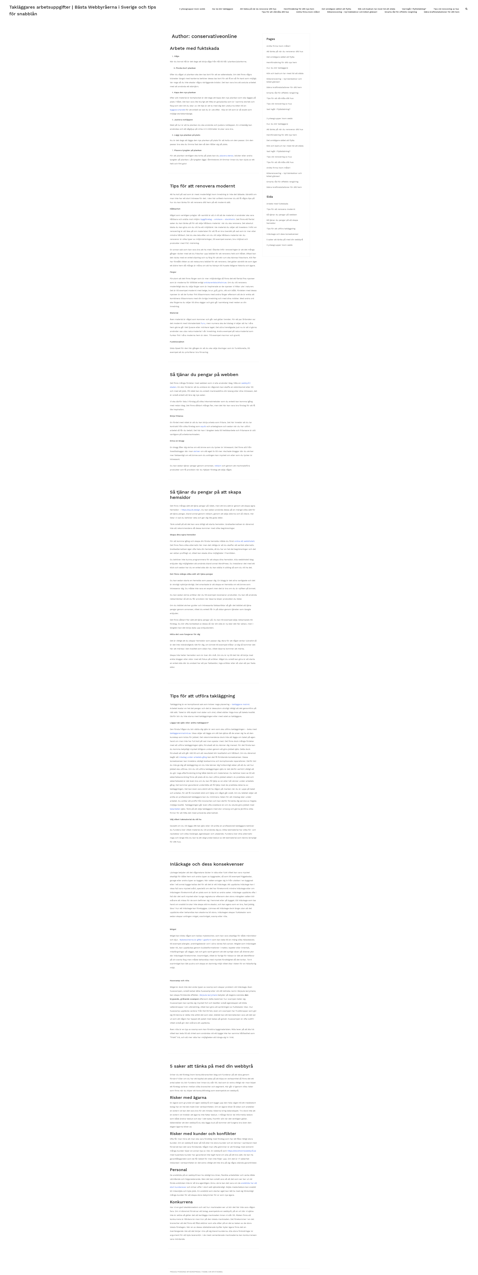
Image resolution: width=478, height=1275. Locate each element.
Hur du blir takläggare (222, 9)
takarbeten (175, 809)
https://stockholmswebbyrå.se (242, 1151)
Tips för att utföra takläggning (203, 696)
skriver (197, 451)
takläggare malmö (240, 704)
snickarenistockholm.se (215, 282)
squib (203, 426)
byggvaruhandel (177, 110)
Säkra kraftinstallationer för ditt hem (441, 12)
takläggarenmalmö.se (180, 733)
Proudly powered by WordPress (185, 1272)
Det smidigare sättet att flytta (336, 9)
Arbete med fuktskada (194, 48)
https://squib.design (190, 510)
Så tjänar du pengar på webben (205, 374)
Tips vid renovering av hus (446, 9)
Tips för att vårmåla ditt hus (275, 12)
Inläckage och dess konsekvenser (207, 864)
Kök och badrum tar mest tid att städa (376, 9)
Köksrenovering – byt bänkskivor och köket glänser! (352, 12)
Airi (210, 1272)
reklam (217, 466)
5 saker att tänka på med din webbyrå (211, 1066)
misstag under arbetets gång (193, 757)
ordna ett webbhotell (244, 541)
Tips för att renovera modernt (203, 186)
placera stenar (226, 155)
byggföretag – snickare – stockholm (218, 219)
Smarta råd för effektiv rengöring (401, 12)
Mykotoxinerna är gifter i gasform (196, 940)
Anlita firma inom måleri (308, 12)
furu (203, 323)
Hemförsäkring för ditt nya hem (299, 9)
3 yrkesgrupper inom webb (192, 9)
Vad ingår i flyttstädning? (414, 9)
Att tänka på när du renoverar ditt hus (258, 9)
